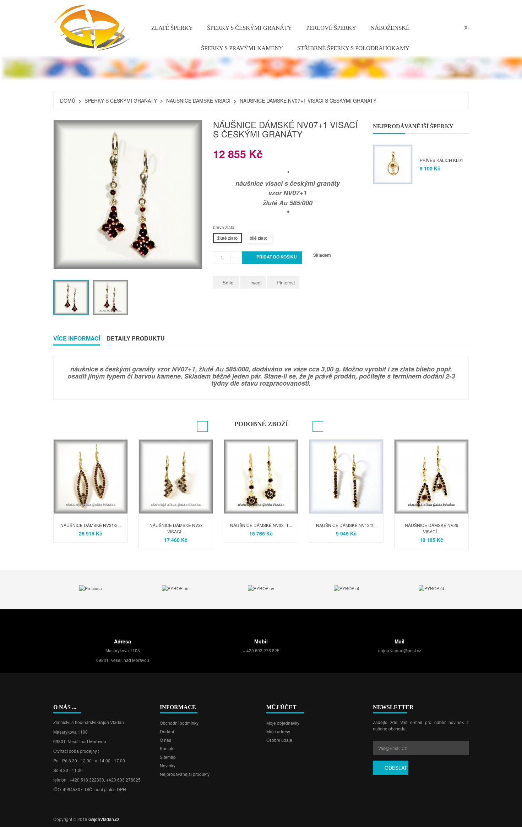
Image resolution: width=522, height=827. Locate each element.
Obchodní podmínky (179, 723)
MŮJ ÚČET (281, 707)
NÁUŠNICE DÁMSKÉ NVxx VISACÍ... (175, 528)
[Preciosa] (90, 587)
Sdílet (229, 282)
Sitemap (168, 757)
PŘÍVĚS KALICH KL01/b (443, 160)
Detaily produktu (136, 338)
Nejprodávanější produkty (185, 774)
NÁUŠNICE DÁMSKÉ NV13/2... (346, 525)
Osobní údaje (279, 740)
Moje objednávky (282, 723)
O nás (165, 740)
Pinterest (286, 282)
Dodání (167, 731)
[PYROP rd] (431, 587)
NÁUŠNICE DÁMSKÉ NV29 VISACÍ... (431, 528)
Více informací (76, 338)
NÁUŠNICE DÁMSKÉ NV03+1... (261, 525)
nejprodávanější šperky (413, 126)
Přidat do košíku (272, 257)
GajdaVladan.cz (103, 819)
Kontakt (167, 748)
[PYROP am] (176, 587)
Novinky (167, 765)
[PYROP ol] (346, 587)
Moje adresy (278, 731)
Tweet (256, 282)
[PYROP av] (261, 587)
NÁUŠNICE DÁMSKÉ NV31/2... (90, 525)
